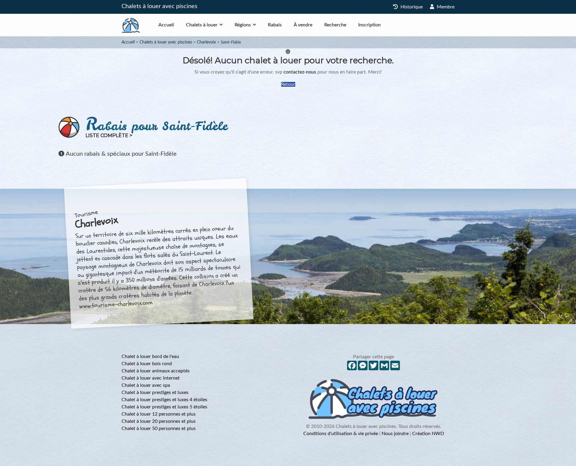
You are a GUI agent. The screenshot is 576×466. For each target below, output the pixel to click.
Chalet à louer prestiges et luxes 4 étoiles (164, 399)
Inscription (369, 25)
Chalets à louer (202, 25)
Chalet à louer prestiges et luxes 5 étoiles (164, 406)
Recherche (335, 25)
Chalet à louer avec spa (146, 385)
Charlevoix (206, 42)
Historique (411, 7)
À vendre (303, 25)
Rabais (275, 25)
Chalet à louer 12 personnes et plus (159, 414)
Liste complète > (109, 135)
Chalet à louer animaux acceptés (156, 370)
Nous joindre (395, 433)
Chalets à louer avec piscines (159, 6)
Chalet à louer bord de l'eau (150, 356)
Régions (243, 25)
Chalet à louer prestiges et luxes (155, 392)
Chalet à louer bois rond (147, 363)
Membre (445, 7)
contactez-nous (300, 72)
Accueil (166, 25)
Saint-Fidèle (231, 42)
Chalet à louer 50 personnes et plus (159, 428)
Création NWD (428, 433)
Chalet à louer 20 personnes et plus (159, 421)
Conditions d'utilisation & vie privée (340, 433)
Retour (288, 84)
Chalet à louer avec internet (151, 378)
